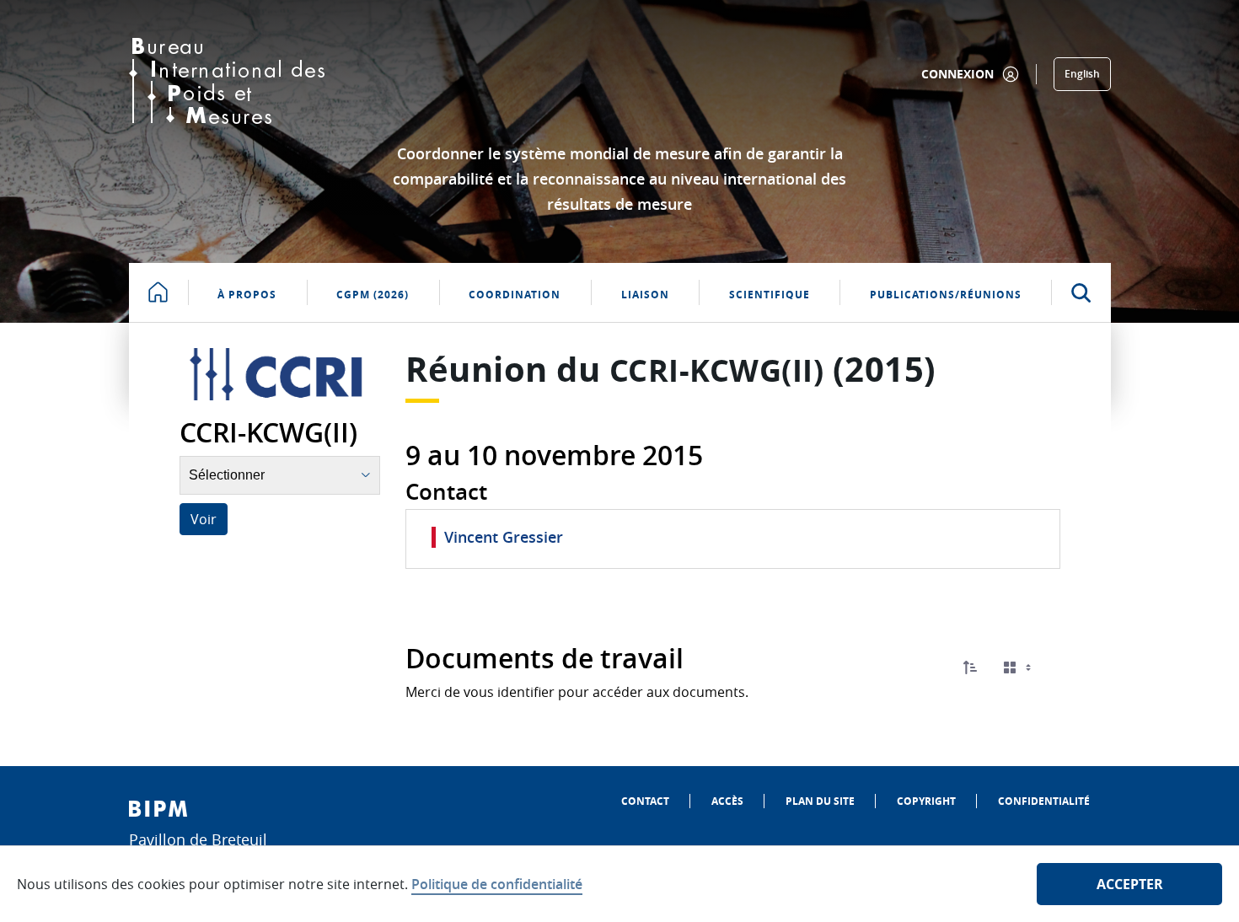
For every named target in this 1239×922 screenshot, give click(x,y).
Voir (203, 519)
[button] (970, 667)
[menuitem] (645, 801)
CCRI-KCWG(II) (716, 370)
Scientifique (769, 294)
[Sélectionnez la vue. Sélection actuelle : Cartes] (1019, 668)
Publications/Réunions (946, 294)
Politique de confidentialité (496, 884)
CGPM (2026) (372, 294)
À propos (246, 294)
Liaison (645, 294)
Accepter (1130, 884)
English (1082, 74)
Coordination (514, 294)
